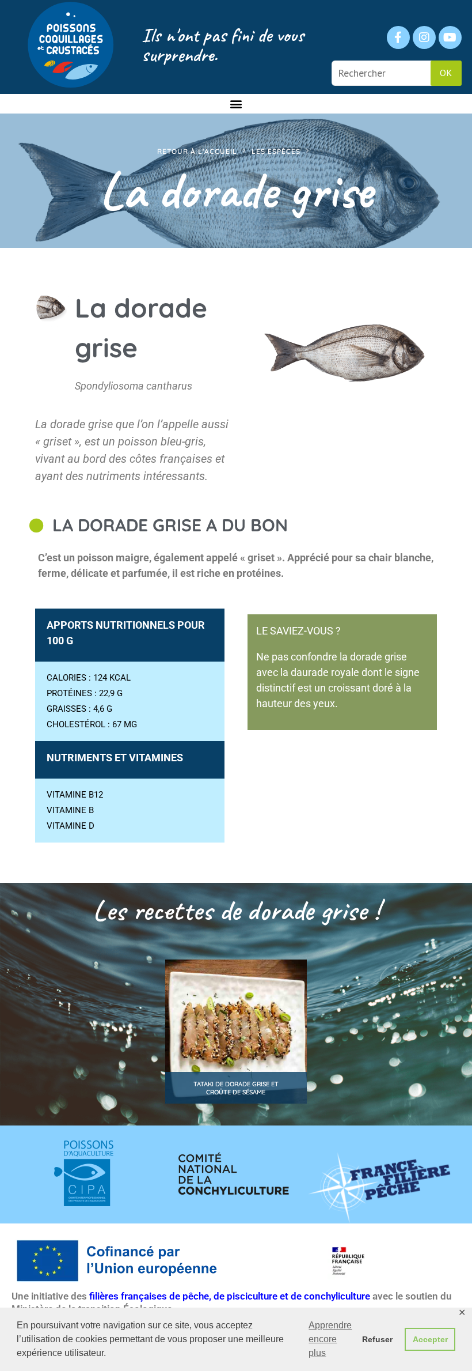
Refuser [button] (377, 1339)
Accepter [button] (430, 1339)
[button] (236, 103)
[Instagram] (424, 37)
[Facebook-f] (398, 37)
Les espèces (276, 151)
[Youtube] (450, 37)
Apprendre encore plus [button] (330, 1339)
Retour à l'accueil (197, 151)
